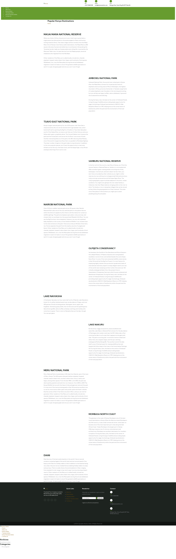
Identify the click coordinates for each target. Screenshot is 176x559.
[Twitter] (45, 500)
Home (49, 23)
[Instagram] (51, 500)
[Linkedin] (55, 500)
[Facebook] (48, 500)
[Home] (46, 3)
